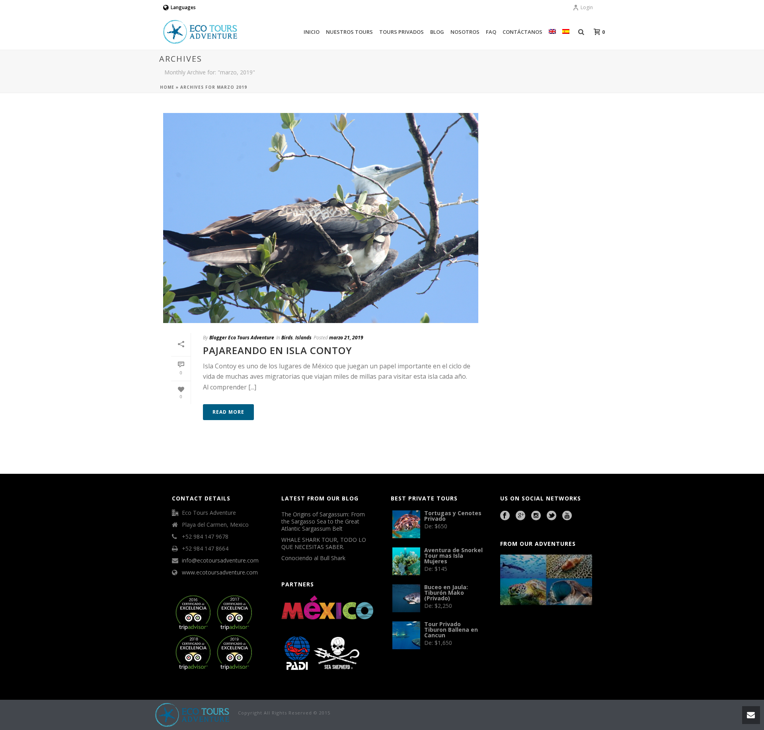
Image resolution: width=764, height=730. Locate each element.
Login (587, 7)
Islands (303, 337)
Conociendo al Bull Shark (313, 558)
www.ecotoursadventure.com (220, 572)
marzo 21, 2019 (346, 337)
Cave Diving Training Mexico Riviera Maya (556, 630)
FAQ (491, 31)
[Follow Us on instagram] (536, 516)
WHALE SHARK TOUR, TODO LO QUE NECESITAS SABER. (323, 543)
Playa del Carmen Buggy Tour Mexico (518, 630)
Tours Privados (401, 31)
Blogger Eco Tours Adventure (241, 337)
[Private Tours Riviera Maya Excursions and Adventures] (192, 714)
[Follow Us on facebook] (505, 516)
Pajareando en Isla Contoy (277, 350)
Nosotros (464, 31)
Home (167, 87)
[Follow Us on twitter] (551, 516)
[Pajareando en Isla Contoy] (320, 218)
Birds (287, 337)
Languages (183, 7)
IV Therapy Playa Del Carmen (534, 651)
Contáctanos (522, 31)
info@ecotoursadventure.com (220, 560)
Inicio (312, 31)
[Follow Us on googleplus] (520, 516)
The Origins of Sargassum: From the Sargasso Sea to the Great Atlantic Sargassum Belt (323, 521)
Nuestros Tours (349, 31)
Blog (437, 31)
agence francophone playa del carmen (523, 641)
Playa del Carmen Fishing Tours (557, 641)
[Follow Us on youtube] (567, 516)
